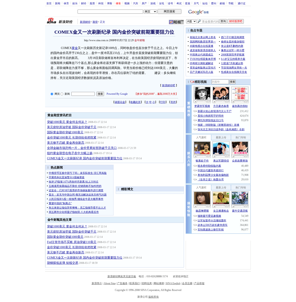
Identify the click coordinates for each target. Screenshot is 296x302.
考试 (179, 3)
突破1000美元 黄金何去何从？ (67, 122)
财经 (83, 3)
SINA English (173, 283)
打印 (162, 102)
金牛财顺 (139, 40)
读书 (170, 3)
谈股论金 (120, 102)
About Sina (109, 283)
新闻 (57, 3)
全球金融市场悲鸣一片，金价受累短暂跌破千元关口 (82, 148)
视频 (127, 3)
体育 (66, 3)
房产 (144, 3)
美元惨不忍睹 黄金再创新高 (65, 142)
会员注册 (187, 283)
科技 (101, 3)
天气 (196, 3)
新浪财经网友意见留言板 (121, 276)
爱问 (213, 3)
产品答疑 (199, 283)
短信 (205, 3)
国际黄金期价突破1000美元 (65, 132)
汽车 (135, 3)
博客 (109, 3)
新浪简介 (97, 283)
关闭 (173, 102)
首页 (49, 3)
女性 (161, 3)
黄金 (75, 48)
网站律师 (159, 283)
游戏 (153, 3)
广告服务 (122, 283)
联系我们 (134, 283)
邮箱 (222, 3)
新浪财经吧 (168, 85)
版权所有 (153, 296)
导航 (231, 3)
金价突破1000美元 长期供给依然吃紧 (71, 137)
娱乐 (75, 3)
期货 (95, 21)
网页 (57, 93)
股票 (92, 3)
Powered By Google (117, 93)
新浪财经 (85, 21)
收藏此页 (135, 102)
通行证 (242, 3)
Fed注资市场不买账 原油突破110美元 (71, 242)
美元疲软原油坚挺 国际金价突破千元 (71, 127)
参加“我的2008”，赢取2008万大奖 (156, 93)
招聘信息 (146, 283)
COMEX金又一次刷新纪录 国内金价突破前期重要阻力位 (84, 158)
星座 (187, 3)
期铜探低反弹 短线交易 (62, 262)
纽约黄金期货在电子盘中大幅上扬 (70, 153)
